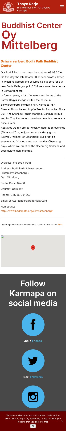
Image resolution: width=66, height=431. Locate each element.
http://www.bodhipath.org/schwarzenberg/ (27, 210)
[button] (33, 248)
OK (33, 426)
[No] (62, 421)
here (60, 224)
